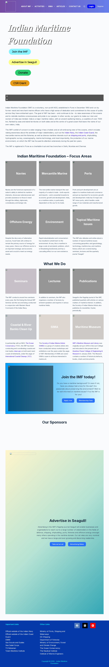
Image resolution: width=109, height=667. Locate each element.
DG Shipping (45, 637)
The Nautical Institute (48, 651)
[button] (54, 96)
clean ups (17, 351)
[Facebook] (77, 625)
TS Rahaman (10, 648)
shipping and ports (78, 135)
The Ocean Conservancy (50, 648)
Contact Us (74, 6)
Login (91, 6)
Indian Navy (69, 133)
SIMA (50, 6)
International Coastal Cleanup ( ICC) (18, 356)
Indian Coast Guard (86, 133)
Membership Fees (86, 400)
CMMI (7, 640)
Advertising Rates (77, 544)
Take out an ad (57, 544)
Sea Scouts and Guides (14, 642)
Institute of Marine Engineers (51, 654)
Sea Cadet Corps (12, 645)
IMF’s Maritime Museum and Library (86, 343)
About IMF (26, 6)
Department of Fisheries (49, 640)
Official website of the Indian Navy (19, 631)
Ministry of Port (46, 631)
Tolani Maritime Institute (15, 651)
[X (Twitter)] (85, 625)
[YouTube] (92, 625)
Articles (61, 6)
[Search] (84, 6)
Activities (39, 6)
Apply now (68, 400)
